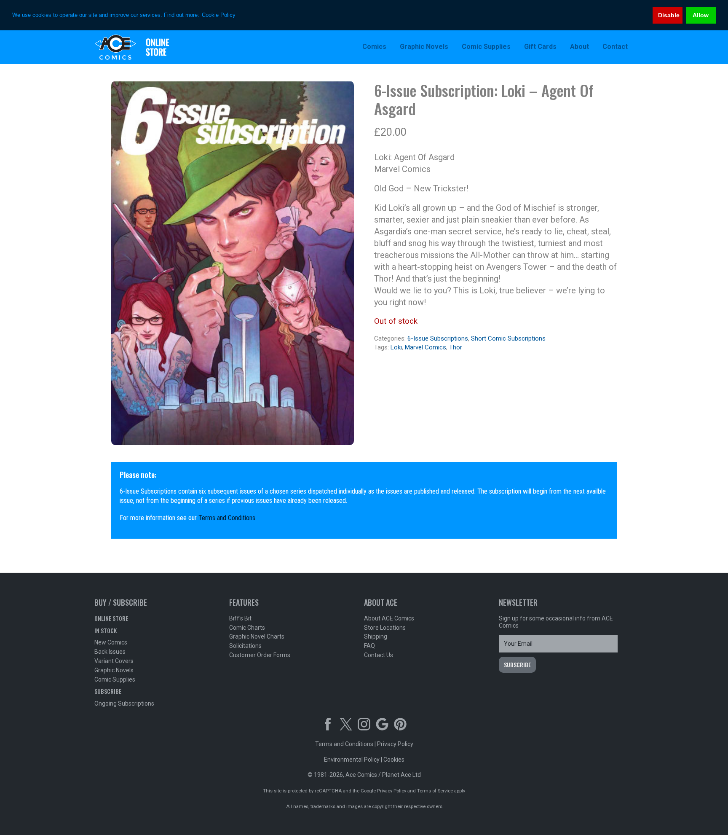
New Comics (110, 642)
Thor (455, 347)
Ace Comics (149, 47)
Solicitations (245, 645)
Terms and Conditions (226, 518)
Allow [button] (701, 15)
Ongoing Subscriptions (124, 703)
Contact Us (378, 655)
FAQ (369, 645)
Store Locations (385, 627)
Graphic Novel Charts (256, 636)
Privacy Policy (395, 744)
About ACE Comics (389, 618)
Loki (396, 347)
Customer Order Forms (259, 655)
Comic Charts (247, 627)
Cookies (393, 759)
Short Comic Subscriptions (508, 338)
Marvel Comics (425, 347)
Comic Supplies (114, 679)
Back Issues (110, 651)
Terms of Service (435, 791)
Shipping (375, 636)
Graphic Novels (114, 670)
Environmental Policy (352, 759)
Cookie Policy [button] (219, 15)
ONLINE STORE (111, 618)
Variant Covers (114, 661)
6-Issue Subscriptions (437, 338)
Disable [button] (669, 15)
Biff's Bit (240, 618)
